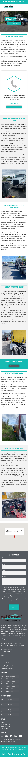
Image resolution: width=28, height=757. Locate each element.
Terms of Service (18, 645)
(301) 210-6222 (20, 2)
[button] (14, 537)
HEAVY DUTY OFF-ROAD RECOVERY (14, 373)
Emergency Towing (6, 660)
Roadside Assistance (6, 663)
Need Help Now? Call (9, 2)
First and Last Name (7, 557)
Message (4, 576)
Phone (4, 570)
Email (3, 564)
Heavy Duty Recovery (7, 668)
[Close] (21, 530)
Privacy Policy (7, 645)
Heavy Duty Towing (6, 665)
